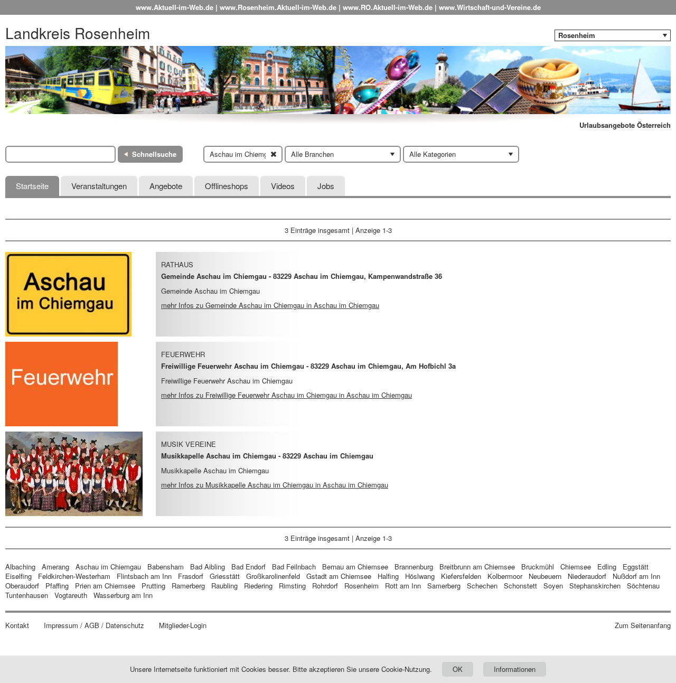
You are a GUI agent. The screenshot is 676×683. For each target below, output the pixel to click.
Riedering (258, 586)
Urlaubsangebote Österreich (625, 125)
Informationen (515, 669)
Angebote (165, 185)
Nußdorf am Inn (636, 576)
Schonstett (520, 586)
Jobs (325, 185)
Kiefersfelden (461, 576)
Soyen (553, 586)
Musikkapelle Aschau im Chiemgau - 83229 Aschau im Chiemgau (267, 456)
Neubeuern (545, 576)
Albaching (20, 567)
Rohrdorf (325, 586)
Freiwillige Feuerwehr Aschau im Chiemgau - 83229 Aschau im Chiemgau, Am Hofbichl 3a (308, 366)
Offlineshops (226, 185)
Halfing (388, 576)
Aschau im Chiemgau (108, 567)
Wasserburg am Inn (123, 595)
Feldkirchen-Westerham (74, 576)
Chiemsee (575, 567)
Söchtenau (643, 586)
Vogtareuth (70, 595)
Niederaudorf (587, 576)
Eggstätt (636, 567)
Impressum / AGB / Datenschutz (94, 625)
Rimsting (292, 586)
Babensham (165, 567)
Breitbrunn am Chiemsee (477, 567)
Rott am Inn (403, 586)
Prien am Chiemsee (105, 586)
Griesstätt (225, 576)
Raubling (224, 586)
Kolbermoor (504, 576)
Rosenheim (361, 586)
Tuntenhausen (26, 595)
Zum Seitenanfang (643, 625)
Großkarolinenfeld (273, 576)
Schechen (482, 586)
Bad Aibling (207, 567)
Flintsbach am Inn (144, 576)
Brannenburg (414, 567)
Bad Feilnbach (294, 567)
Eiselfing (18, 576)
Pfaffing (57, 586)
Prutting (153, 586)
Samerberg (444, 586)
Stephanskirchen (595, 586)
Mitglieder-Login (182, 625)
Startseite (32, 185)
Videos (283, 185)
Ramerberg (188, 586)
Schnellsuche (154, 154)
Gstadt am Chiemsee (338, 576)
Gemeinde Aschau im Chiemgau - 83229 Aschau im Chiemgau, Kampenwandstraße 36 (301, 276)
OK (458, 669)
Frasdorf (190, 576)
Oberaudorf (22, 586)
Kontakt (17, 625)
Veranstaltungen (99, 185)
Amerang (55, 567)
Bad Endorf (248, 567)
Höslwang (420, 576)
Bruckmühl (537, 567)
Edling (606, 567)
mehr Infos (270, 305)
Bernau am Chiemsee (355, 567)
